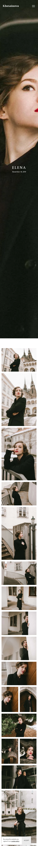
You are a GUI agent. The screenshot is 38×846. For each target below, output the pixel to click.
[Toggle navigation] (33, 6)
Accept (26, 840)
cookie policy (15, 841)
